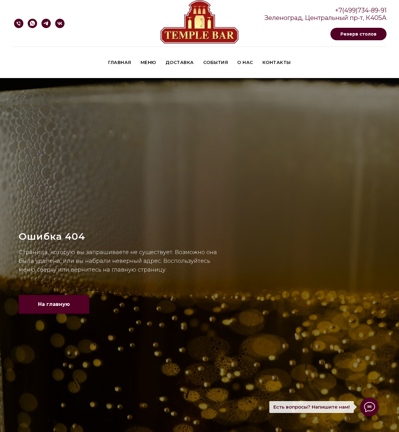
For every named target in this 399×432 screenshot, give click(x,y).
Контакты (276, 62)
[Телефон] (18, 23)
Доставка (180, 62)
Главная (119, 62)
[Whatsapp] (32, 23)
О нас (245, 62)
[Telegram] (46, 23)
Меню (148, 62)
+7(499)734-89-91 (361, 10)
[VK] (60, 23)
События (215, 62)
